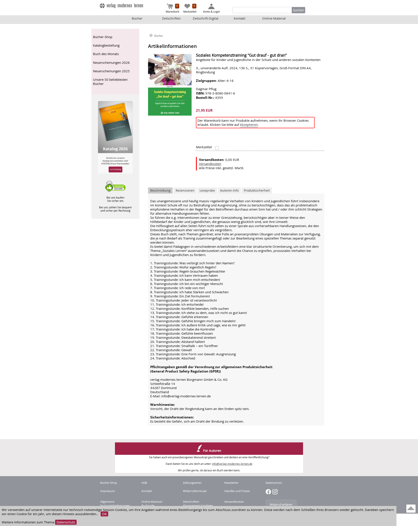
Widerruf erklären (281, 504)
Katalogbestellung (106, 45)
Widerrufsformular (195, 491)
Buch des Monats (106, 54)
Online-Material (274, 18)
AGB (144, 483)
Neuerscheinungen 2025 (111, 71)
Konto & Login (211, 11)
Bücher (137, 18)
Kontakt (239, 18)
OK (104, 514)
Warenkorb (172, 8)
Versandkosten (210, 164)
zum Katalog (115, 169)
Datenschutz (66, 522)
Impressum (107, 491)
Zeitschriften (171, 18)
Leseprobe (207, 190)
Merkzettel (189, 8)
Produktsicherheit (257, 190)
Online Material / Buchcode (152, 503)
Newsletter (231, 483)
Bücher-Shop (102, 37)
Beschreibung (160, 190)
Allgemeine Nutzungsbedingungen (115, 503)
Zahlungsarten (192, 483)
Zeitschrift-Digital (205, 18)
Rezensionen (185, 190)
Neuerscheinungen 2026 (111, 63)
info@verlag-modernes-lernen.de (232, 463)
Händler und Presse (237, 491)
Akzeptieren (249, 125)
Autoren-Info (229, 190)
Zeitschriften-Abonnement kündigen (198, 503)
